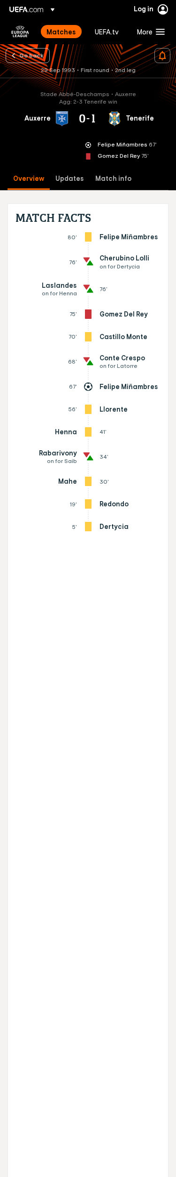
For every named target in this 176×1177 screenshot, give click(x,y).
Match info (113, 178)
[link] (61, 31)
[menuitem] (62, 31)
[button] (149, 31)
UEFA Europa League (20, 31)
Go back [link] (31, 55)
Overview (28, 178)
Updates (69, 178)
